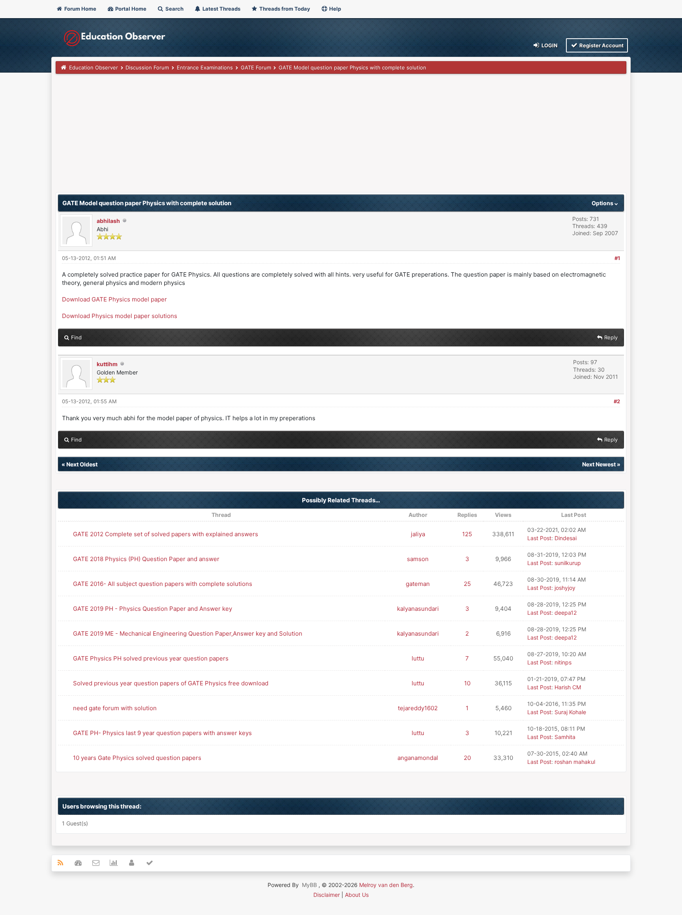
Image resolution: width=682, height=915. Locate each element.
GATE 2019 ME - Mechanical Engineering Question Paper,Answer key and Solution (187, 633)
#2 (617, 401)
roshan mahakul (575, 761)
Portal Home (130, 9)
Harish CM (568, 687)
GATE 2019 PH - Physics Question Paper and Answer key (152, 608)
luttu (418, 658)
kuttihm (107, 364)
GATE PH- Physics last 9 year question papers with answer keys (162, 733)
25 (467, 584)
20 (467, 758)
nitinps (563, 662)
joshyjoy (565, 587)
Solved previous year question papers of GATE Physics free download (170, 683)
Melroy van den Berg (386, 884)
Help (334, 9)
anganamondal (417, 758)
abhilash (108, 220)
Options (603, 203)
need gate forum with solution (115, 708)
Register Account (601, 45)
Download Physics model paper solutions (119, 316)
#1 (617, 258)
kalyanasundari (418, 608)
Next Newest (599, 464)
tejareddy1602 (418, 708)
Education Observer (93, 67)
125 (467, 534)
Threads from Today (284, 9)
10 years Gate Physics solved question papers (137, 758)
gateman (418, 584)
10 (467, 683)
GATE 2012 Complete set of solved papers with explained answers (165, 534)
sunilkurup (568, 562)
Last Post (539, 538)
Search (174, 9)
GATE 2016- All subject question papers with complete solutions (162, 584)
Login (549, 45)
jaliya (418, 534)
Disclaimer (326, 894)
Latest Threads (220, 9)
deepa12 (566, 612)
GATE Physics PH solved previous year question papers (151, 658)
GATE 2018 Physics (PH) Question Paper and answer (146, 559)
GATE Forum (256, 67)
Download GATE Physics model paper (114, 299)
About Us (357, 894)
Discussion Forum (147, 67)
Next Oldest (81, 464)
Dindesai (566, 538)
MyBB (309, 884)
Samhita (565, 736)
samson (418, 559)
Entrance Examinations (205, 67)
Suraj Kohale (570, 712)
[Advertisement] (292, 137)
